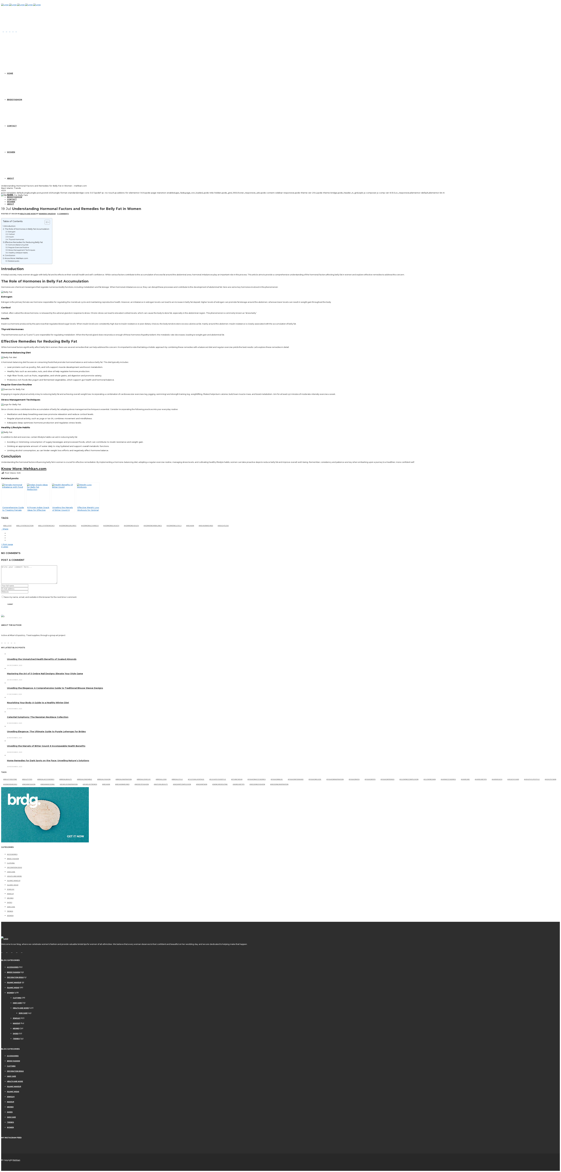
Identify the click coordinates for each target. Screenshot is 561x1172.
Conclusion (10, 255)
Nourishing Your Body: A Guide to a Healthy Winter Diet (38, 702)
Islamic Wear (12, 885)
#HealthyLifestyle (532, 779)
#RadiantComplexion (182, 784)
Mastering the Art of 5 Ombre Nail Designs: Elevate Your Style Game (45, 673)
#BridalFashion (103, 779)
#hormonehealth (131, 526)
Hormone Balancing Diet (18, 245)
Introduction (9, 226)
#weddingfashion (257, 784)
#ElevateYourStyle (217, 779)
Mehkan (16, 1160)
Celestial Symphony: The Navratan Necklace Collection (37, 717)
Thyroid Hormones (16, 239)
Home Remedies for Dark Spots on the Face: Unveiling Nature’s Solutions (48, 760)
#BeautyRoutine (10, 779)
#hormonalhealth (111, 526)
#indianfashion (28, 784)
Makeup (10, 894)
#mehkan (190, 526)
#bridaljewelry (144, 779)
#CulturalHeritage (196, 779)
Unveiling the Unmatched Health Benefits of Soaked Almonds (41, 659)
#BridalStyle (177, 779)
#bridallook (161, 779)
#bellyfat (7, 526)
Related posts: (13, 261)
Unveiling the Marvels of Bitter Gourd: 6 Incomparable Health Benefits (46, 746)
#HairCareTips (481, 779)
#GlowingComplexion (408, 779)
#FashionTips (370, 779)
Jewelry (10, 889)
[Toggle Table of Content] (45, 222)
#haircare (465, 779)
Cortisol (11, 234)
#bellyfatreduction (24, 526)
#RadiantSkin (201, 784)
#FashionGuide (315, 779)
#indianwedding (47, 784)
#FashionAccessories (256, 779)
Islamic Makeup (13, 881)
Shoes (9, 902)
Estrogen (11, 232)
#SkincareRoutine (220, 784)
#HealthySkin (550, 779)
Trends (10, 911)
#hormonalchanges (90, 526)
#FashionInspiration (335, 779)
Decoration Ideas (14, 867)
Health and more (28, 214)
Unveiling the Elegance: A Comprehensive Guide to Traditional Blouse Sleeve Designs (55, 688)
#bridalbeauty (65, 779)
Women (10, 916)
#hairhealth (497, 779)
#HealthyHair (513, 779)
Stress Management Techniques (21, 250)
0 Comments (63, 214)
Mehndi (10, 898)
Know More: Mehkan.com (16, 258)
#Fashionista (354, 779)
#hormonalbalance (67, 526)
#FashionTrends (387, 779)
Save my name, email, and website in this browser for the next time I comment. (40, 597)
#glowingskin (430, 779)
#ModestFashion (142, 784)
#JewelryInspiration (69, 784)
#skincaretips (238, 784)
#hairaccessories (448, 779)
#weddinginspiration (279, 784)
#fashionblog (277, 779)
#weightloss (223, 526)
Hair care (11, 872)
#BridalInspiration (124, 779)
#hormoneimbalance (153, 526)
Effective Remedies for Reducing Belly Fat (24, 242)
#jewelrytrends (90, 784)
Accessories (12, 854)
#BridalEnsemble (84, 779)
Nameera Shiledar (47, 214)
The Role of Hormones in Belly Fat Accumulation (27, 229)
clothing (11, 863)
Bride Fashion (13, 859)
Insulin (11, 237)
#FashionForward (295, 779)
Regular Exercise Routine (18, 247)
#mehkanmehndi (206, 526)
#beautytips (27, 779)
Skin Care (11, 907)
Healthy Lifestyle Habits (18, 253)
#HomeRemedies (10, 784)
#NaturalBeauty (161, 784)
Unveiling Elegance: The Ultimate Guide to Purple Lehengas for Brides (46, 731)
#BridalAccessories (45, 779)
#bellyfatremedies (46, 526)
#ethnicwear (236, 779)
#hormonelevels (174, 526)
